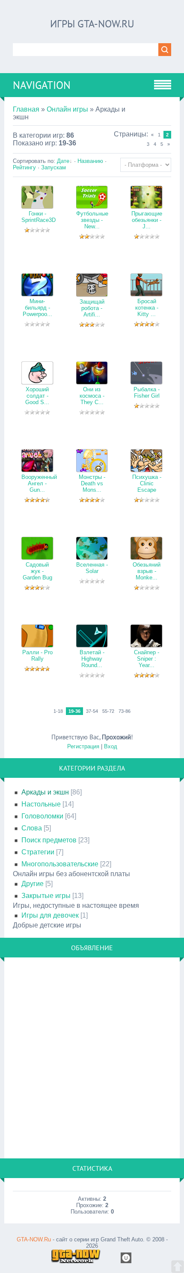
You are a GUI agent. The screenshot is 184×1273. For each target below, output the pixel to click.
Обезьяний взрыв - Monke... (146, 571)
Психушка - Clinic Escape (146, 483)
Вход (110, 746)
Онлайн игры (67, 109)
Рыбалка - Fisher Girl (147, 392)
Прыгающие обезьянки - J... (146, 220)
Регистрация (83, 746)
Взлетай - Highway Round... (92, 658)
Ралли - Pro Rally (37, 655)
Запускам (53, 167)
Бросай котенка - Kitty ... (146, 307)
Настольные (41, 804)
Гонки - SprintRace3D (38, 216)
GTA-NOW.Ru (34, 1239)
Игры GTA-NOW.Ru (92, 23)
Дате (63, 161)
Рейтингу (24, 167)
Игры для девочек (50, 915)
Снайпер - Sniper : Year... (146, 658)
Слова (31, 828)
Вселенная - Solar (92, 567)
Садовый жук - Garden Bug (37, 571)
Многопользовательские (59, 864)
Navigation (42, 85)
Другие (32, 883)
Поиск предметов (49, 840)
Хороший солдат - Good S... (37, 395)
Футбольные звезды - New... (92, 220)
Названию (90, 161)
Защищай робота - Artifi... (92, 308)
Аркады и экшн (45, 792)
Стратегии (37, 852)
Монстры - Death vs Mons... (92, 483)
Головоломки (42, 816)
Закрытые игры (46, 895)
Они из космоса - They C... (92, 395)
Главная (26, 109)
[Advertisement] (92, 1058)
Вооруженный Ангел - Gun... (39, 483)
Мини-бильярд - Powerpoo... (37, 307)
